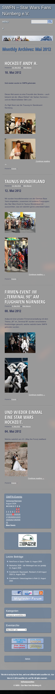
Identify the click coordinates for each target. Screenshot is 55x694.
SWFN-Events (14, 496)
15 (17, 514)
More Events (10, 525)
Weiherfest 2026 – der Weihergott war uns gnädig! (27, 566)
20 (13, 517)
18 (9, 517)
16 (19, 514)
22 (17, 517)
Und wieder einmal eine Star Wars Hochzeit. (23, 417)
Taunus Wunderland (25, 181)
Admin (27, 659)
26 (11, 520)
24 (7, 520)
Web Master (27, 67)
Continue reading (37, 274)
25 (9, 520)
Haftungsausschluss (27, 681)
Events (14, 168)
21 (15, 517)
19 (11, 517)
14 (15, 514)
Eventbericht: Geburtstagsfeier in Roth (23, 578)
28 (15, 520)
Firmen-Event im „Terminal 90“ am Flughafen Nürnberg (25, 297)
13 (13, 514)
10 (7, 514)
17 (7, 517)
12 (11, 514)
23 (19, 517)
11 (9, 514)
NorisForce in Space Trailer (19, 562)
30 (19, 520)
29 (17, 520)
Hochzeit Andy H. (21, 63)
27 (13, 520)
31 (7, 522)
